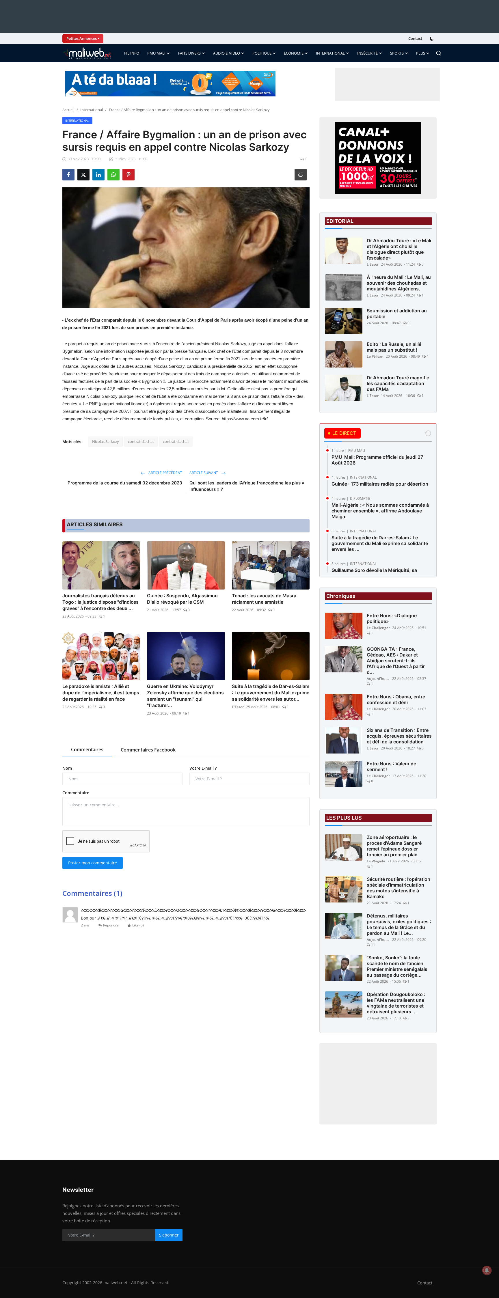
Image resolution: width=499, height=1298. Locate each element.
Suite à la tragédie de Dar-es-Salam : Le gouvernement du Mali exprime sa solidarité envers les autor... (270, 692)
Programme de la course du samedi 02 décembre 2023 (125, 483)
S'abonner (169, 1235)
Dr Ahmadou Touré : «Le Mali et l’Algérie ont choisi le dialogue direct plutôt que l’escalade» (399, 249)
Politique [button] (261, 53)
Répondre (111, 925)
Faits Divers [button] (189, 53)
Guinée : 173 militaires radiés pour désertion (380, 484)
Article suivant (204, 472)
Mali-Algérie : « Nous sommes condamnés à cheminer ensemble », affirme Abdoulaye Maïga (380, 510)
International (91, 109)
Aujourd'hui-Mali (378, 678)
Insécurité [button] (367, 53)
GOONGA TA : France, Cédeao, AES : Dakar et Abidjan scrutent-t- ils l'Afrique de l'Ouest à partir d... (396, 660)
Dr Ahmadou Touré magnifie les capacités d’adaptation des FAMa (398, 383)
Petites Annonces (81, 38)
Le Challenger (378, 627)
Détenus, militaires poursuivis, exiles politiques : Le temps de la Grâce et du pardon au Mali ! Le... (399, 924)
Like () (138, 925)
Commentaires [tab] (87, 749)
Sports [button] (397, 53)
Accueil (68, 109)
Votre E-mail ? (203, 768)
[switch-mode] (432, 39)
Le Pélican (375, 356)
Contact (415, 38)
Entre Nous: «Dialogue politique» (392, 618)
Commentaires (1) (92, 893)
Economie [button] (294, 53)
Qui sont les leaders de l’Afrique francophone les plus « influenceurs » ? (246, 486)
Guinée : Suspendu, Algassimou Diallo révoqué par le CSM (182, 599)
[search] (438, 53)
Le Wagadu (376, 861)
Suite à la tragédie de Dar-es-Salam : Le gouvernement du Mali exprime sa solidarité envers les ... (380, 543)
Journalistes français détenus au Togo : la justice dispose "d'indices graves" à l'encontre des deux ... (100, 602)
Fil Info (131, 53)
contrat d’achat (141, 441)
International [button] (330, 53)
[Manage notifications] (486, 1270)
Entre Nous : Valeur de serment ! (391, 766)
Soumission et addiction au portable (397, 313)
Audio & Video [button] (226, 53)
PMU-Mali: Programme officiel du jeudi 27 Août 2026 (377, 460)
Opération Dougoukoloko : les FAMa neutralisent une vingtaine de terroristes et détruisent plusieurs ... (396, 1002)
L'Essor (238, 706)
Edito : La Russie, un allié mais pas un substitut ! (394, 347)
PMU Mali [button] (156, 53)
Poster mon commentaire (92, 863)
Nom (67, 768)
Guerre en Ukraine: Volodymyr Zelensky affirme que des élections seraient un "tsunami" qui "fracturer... (185, 695)
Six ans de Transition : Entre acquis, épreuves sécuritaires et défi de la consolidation (399, 736)
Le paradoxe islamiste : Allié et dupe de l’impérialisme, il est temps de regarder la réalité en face (100, 692)
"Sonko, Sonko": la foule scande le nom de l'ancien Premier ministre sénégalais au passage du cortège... (397, 966)
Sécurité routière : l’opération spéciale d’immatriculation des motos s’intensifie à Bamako (398, 887)
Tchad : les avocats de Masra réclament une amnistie (264, 599)
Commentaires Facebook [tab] (148, 750)
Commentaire (75, 792)
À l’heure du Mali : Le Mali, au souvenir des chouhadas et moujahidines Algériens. (399, 283)
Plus (420, 53)
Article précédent (165, 472)
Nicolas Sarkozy (105, 441)
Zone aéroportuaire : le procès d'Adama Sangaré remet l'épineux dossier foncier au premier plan (394, 845)
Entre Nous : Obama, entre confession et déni (396, 699)
